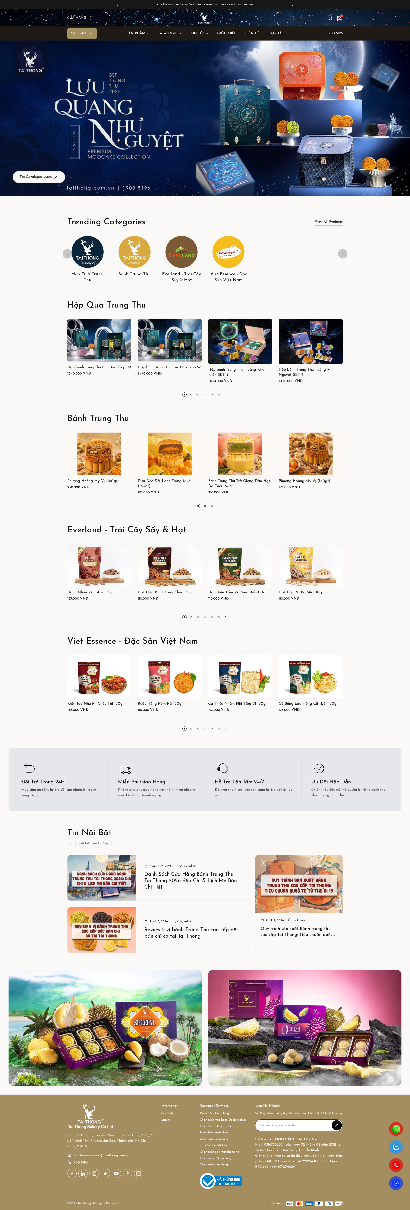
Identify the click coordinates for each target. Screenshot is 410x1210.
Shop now (224, 1073)
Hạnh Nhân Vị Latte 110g (89, 592)
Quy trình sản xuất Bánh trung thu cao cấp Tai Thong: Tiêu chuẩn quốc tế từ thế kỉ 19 (296, 935)
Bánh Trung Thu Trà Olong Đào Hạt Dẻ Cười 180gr (239, 483)
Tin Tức (198, 33)
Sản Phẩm (135, 33)
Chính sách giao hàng (214, 1164)
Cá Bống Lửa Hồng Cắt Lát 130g (308, 704)
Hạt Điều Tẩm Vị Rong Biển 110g (236, 592)
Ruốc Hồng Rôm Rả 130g (160, 704)
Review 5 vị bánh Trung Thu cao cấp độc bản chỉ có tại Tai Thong (191, 933)
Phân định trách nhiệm (214, 1132)
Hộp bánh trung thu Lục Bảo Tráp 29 (99, 367)
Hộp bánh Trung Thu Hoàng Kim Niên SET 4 (236, 372)
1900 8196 (335, 33)
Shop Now (25, 1073)
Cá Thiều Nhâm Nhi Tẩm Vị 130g (237, 704)
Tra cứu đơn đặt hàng (214, 1145)
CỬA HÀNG (76, 18)
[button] (117, 4)
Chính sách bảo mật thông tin (219, 1151)
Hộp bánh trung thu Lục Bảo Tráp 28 (169, 367)
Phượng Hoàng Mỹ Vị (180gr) (93, 481)
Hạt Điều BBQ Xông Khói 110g (164, 592)
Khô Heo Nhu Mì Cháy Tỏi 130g (95, 704)
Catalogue (168, 33)
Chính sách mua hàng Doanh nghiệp (223, 1119)
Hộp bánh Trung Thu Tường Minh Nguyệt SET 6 (307, 372)
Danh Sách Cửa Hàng (214, 1113)
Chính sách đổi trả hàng (215, 1158)
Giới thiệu (227, 33)
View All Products (329, 222)
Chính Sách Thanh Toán (215, 1126)
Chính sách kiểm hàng (214, 1139)
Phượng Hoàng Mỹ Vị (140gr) (304, 481)
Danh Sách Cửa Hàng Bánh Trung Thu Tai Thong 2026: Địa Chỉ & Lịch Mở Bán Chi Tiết (190, 881)
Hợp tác (276, 33)
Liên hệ (252, 33)
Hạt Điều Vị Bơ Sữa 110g (300, 592)
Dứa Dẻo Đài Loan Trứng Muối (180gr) (164, 483)
